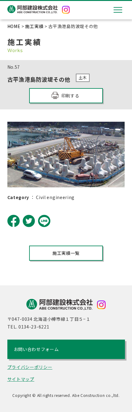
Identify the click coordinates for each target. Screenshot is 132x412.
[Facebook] (13, 221)
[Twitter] (29, 221)
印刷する (70, 95)
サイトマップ (20, 379)
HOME (14, 26)
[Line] (44, 221)
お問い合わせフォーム (36, 349)
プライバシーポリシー (29, 367)
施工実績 (34, 26)
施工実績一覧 (66, 253)
